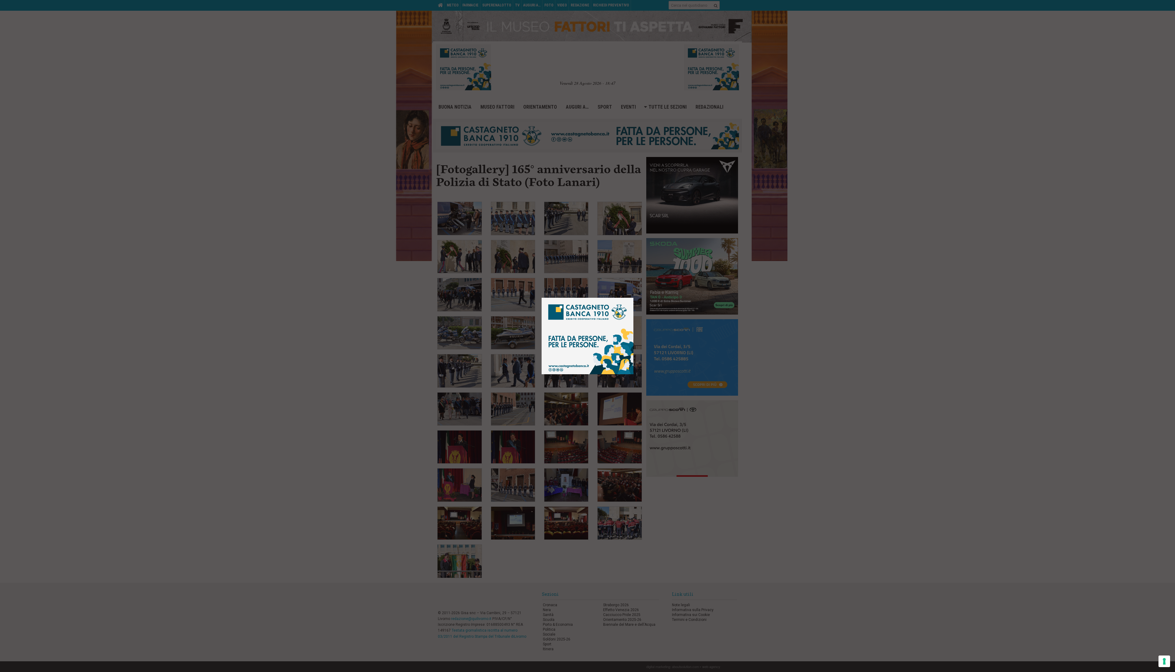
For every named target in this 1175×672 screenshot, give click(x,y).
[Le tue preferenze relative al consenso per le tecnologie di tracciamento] (1164, 661)
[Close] (638, 293)
